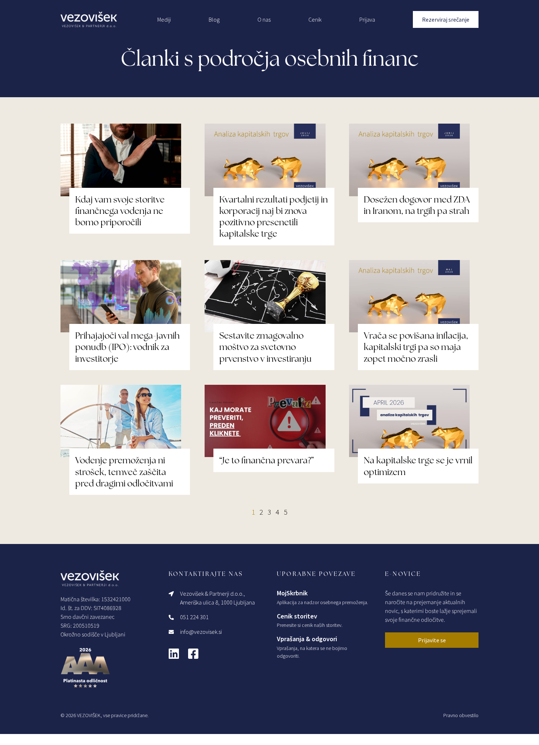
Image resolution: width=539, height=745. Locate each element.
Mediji (164, 19)
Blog (214, 19)
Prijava (367, 19)
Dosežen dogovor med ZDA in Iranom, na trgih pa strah (417, 205)
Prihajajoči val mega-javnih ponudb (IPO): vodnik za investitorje (127, 347)
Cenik (315, 19)
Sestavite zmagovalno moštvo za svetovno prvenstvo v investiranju (265, 347)
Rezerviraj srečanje (445, 19)
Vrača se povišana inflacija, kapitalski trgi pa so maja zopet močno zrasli (416, 347)
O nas (264, 19)
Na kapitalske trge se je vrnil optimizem (418, 465)
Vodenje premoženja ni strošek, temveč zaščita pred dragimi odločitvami (124, 471)
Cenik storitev (297, 616)
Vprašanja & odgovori (307, 639)
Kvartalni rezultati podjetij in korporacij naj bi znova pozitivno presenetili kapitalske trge (273, 217)
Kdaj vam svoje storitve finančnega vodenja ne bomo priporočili (120, 211)
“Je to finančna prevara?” (266, 460)
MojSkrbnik (292, 593)
